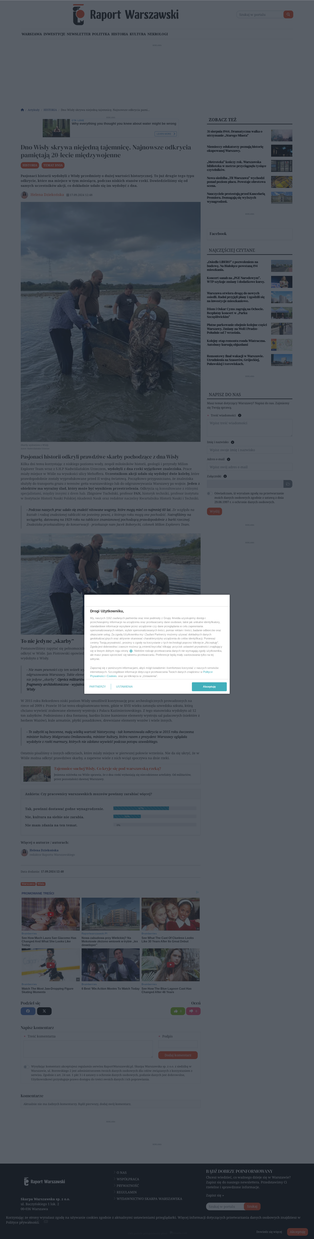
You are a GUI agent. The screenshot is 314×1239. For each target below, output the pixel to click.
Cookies (112, 676)
